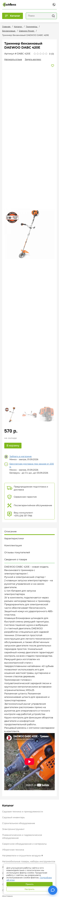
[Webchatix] (52, 890)
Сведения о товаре (15, 559)
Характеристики (14, 538)
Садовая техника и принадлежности (22, 811)
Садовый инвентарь (13, 817)
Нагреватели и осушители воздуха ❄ (22, 855)
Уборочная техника (13, 849)
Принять (30, 884)
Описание (10, 531)
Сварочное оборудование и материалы (24, 843)
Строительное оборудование (18, 823)
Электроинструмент (13, 829)
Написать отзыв (13, 59)
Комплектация (13, 545)
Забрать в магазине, (20, 456)
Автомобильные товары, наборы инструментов (28, 861)
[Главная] (9, 4)
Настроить (29, 889)
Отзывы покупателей (17, 552)
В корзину (13, 445)
